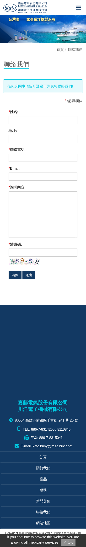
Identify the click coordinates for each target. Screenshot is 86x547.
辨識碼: (15, 244)
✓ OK (68, 542)
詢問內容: (17, 187)
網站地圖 (43, 523)
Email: (15, 168)
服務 (43, 490)
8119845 (63, 429)
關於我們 (43, 468)
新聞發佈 (43, 501)
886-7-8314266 (42, 429)
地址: (13, 131)
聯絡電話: (17, 149)
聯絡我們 (75, 50)
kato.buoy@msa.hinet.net (52, 446)
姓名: (13, 112)
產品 (43, 479)
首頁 (60, 50)
